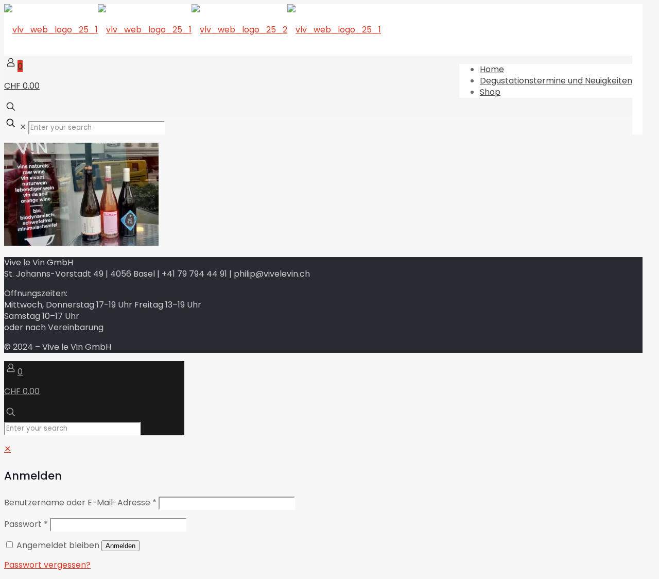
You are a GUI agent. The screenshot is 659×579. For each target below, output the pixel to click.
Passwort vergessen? (47, 565)
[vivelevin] (192, 30)
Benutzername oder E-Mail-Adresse (80, 502)
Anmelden (120, 546)
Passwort (26, 524)
